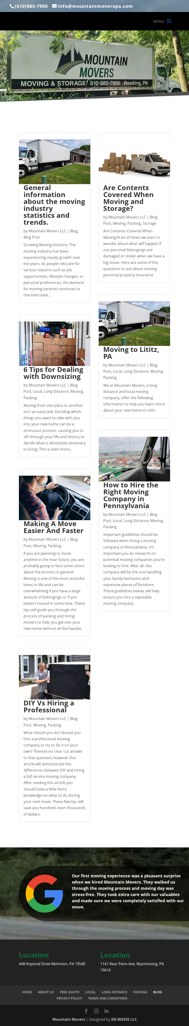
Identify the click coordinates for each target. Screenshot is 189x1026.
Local (37, 391)
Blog (74, 230)
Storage (149, 223)
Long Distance (56, 391)
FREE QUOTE (69, 992)
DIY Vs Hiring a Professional (49, 706)
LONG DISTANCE (114, 992)
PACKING (140, 992)
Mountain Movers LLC (47, 230)
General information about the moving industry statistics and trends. (54, 205)
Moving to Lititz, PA (131, 353)
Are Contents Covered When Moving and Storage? (128, 198)
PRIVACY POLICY (69, 998)
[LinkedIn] (106, 1011)
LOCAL (90, 992)
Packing (30, 397)
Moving (77, 391)
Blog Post (32, 237)
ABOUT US (46, 992)
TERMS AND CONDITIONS (107, 998)
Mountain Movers (69, 1019)
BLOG (157, 992)
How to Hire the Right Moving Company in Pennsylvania (130, 495)
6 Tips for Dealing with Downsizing (53, 373)
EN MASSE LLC (124, 1019)
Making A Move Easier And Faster (54, 527)
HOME (27, 992)
